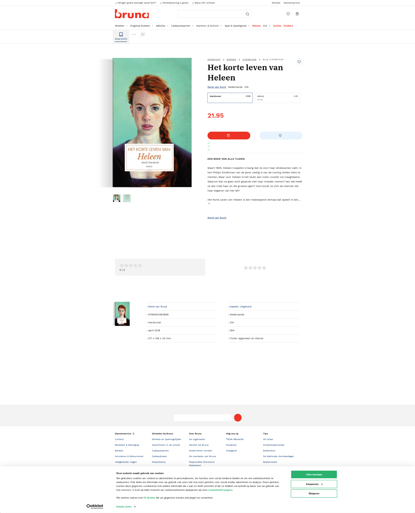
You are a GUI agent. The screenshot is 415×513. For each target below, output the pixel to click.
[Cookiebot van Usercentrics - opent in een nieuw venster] (95, 506)
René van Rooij (217, 87)
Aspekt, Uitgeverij (240, 306)
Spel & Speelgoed (235, 25)
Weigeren (314, 493)
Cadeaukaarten (180, 25)
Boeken (119, 25)
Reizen (256, 25)
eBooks (160, 25)
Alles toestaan (314, 474)
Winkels (276, 2)
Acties (277, 25)
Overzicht (214, 59)
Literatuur (250, 59)
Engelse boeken (140, 25)
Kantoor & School (207, 25)
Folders (288, 25)
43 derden (149, 497)
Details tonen (123, 506)
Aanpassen (312, 484)
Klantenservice (292, 2)
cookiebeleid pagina (220, 490)
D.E (265, 25)
